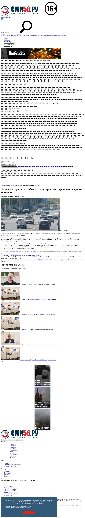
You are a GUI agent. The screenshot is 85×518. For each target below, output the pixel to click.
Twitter (7, 474)
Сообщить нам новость (34, 185)
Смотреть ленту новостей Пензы (10, 254)
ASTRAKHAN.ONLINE (11, 489)
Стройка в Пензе (9, 44)
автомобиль (7, 255)
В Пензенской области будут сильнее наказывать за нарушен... (38, 314)
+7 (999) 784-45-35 (42, 259)
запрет (19, 255)
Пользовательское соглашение (12, 464)
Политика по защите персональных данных (17, 507)
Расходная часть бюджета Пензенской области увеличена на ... (38, 360)
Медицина (58, 35)
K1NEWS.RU (8, 486)
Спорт (6, 38)
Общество (14, 35)
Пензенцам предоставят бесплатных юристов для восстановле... (39, 299)
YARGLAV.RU (8, 492)
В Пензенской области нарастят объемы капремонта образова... (39, 284)
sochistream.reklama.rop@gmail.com (57, 259)
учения (28, 255)
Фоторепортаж (8, 41)
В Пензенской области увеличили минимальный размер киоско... (39, 344)
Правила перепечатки (10, 466)
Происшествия (33, 35)
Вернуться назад (5, 185)
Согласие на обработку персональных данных (18, 506)
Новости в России (9, 43)
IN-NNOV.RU (8, 495)
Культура (63, 35)
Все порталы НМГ (6, 483)
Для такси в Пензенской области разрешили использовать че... (38, 329)
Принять (29, 513)
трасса (23, 255)
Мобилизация (8, 46)
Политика (20, 35)
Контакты (7, 463)
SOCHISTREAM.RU (10, 490)
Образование (51, 35)
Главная (3, 35)
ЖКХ (39, 35)
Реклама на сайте (5, 17)
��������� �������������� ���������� (41, 166)
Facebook (7, 473)
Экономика (7, 40)
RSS (6, 476)
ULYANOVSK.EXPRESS (11, 493)
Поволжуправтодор (35, 255)
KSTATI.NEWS (8, 487)
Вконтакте (8, 471)
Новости (8, 35)
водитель (14, 255)
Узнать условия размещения (76, 259)
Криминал (26, 35)
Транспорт (44, 35)
